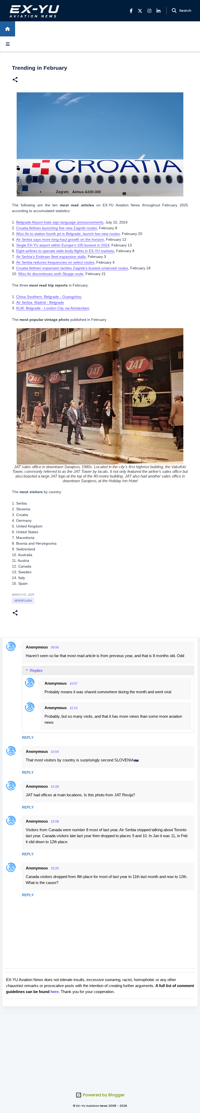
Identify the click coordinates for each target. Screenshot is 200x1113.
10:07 (74, 683)
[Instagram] (149, 11)
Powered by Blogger (103, 1095)
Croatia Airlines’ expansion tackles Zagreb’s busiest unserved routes (72, 268)
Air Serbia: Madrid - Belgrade (40, 302)
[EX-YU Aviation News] (33, 11)
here (55, 991)
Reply (28, 737)
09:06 (55, 647)
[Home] (7, 28)
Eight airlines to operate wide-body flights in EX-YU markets (65, 251)
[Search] (174, 10)
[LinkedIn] (158, 11)
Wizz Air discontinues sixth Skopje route (50, 274)
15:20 (55, 868)
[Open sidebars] (7, 44)
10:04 (55, 752)
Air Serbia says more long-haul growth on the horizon (60, 239)
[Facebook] (131, 11)
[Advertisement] (100, 1049)
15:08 (55, 821)
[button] (15, 80)
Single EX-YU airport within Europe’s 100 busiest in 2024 (62, 245)
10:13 (74, 708)
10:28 (55, 786)
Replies (36, 670)
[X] (140, 11)
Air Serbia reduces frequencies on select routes (55, 262)
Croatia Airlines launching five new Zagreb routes (56, 228)
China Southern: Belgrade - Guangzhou (49, 297)
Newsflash (23, 600)
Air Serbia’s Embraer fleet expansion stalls (51, 257)
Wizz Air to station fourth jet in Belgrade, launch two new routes (68, 234)
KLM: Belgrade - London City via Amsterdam (52, 308)
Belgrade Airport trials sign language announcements (59, 222)
